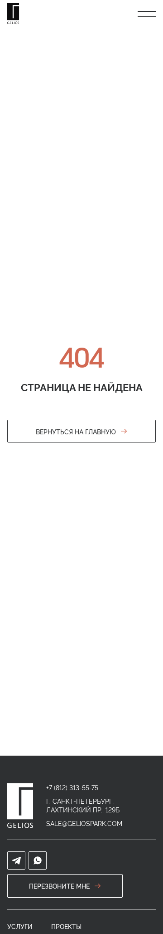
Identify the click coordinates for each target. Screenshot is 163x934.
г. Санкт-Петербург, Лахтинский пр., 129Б (83, 805)
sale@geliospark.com (84, 823)
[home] (20, 805)
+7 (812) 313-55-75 (72, 787)
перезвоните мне (59, 885)
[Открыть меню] (147, 14)
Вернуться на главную (76, 431)
